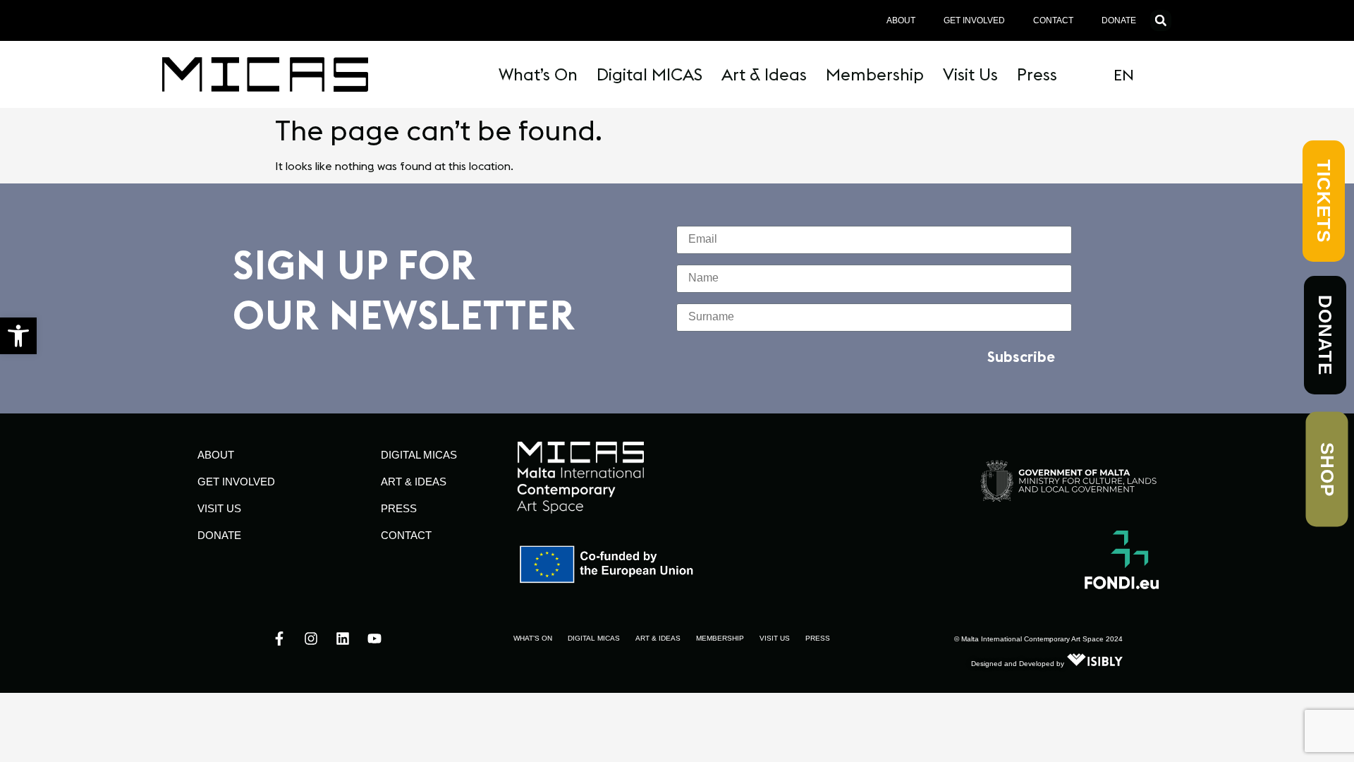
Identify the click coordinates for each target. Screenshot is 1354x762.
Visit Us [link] (970, 74)
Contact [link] (1053, 20)
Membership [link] (875, 74)
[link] (18, 336)
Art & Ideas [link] (764, 74)
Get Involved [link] (974, 20)
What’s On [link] (538, 74)
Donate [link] (1119, 20)
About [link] (900, 20)
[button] (1160, 20)
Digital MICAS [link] (649, 74)
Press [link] (1037, 74)
